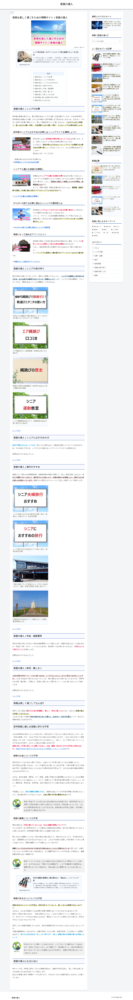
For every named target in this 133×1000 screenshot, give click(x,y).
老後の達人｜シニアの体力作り (45, 80)
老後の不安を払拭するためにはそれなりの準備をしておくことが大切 (41, 749)
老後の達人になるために (43, 100)
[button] (119, 41)
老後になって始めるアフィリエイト (27, 261)
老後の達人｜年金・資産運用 (44, 88)
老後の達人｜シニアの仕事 (43, 77)
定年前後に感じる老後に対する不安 (46, 97)
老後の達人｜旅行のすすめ (43, 85)
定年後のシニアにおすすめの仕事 (26, 162)
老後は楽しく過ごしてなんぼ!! (44, 94)
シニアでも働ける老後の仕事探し (26, 196)
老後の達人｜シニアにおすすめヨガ (46, 82)
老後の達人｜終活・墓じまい (44, 91)
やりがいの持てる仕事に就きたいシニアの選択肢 (32, 227)
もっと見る (16, 431)
